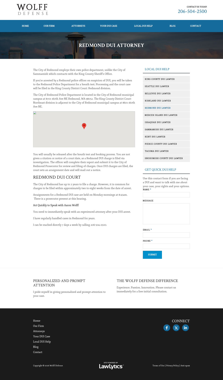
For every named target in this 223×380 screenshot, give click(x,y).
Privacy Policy (172, 365)
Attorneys (78, 26)
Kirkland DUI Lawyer (158, 101)
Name (147, 189)
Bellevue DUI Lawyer (158, 93)
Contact (195, 26)
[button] (84, 126)
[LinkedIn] (185, 327)
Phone (147, 241)
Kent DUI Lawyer (155, 137)
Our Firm (49, 26)
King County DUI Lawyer (160, 79)
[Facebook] (166, 327)
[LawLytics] (111, 366)
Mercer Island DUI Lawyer (161, 115)
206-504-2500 (192, 11)
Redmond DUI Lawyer (158, 108)
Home (25, 26)
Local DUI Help (143, 26)
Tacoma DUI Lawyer (157, 151)
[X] (176, 327)
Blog (172, 26)
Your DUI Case (108, 26)
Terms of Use (158, 365)
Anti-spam (185, 365)
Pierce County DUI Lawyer (161, 144)
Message (148, 201)
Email (147, 230)
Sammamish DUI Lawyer (159, 129)
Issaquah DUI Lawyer (158, 122)
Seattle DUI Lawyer (157, 86)
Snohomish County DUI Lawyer (164, 158)
